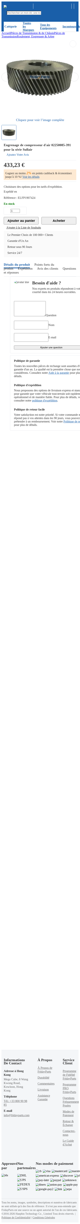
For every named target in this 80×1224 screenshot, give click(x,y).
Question (51, 315)
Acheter (59, 221)
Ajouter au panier (21, 221)
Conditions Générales (44, 1217)
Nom (51, 325)
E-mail (52, 337)
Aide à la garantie (58, 372)
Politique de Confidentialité (16, 1217)
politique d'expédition (44, 400)
